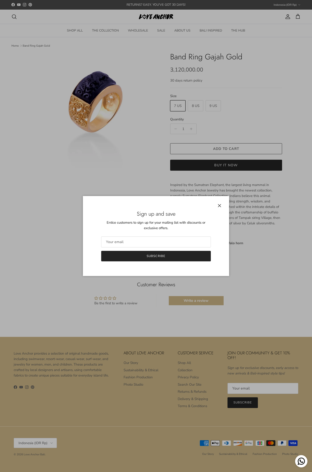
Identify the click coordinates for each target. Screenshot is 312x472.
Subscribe (156, 256)
